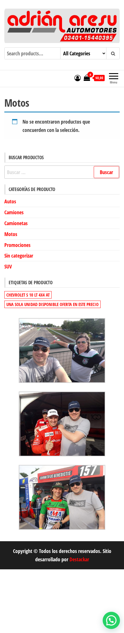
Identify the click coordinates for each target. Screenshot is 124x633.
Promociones (17, 244)
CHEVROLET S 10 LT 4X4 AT (28, 295)
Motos (10, 234)
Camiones (14, 212)
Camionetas (16, 223)
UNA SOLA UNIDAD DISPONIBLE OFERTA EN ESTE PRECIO (52, 304)
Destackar (79, 559)
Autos (10, 201)
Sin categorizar (18, 255)
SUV (8, 266)
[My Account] (77, 77)
